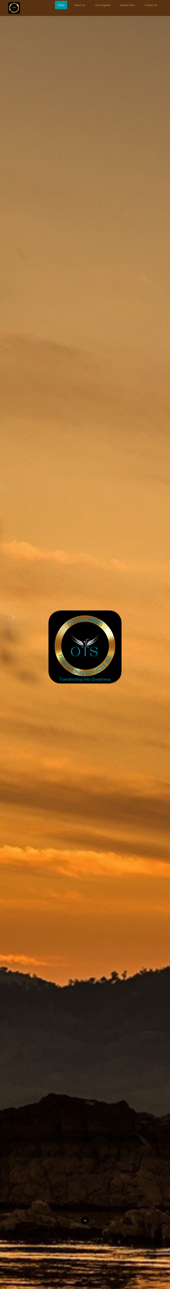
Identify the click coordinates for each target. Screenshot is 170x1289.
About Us (80, 5)
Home (61, 5)
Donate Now (127, 5)
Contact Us (151, 5)
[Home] (14, 8)
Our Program (102, 5)
